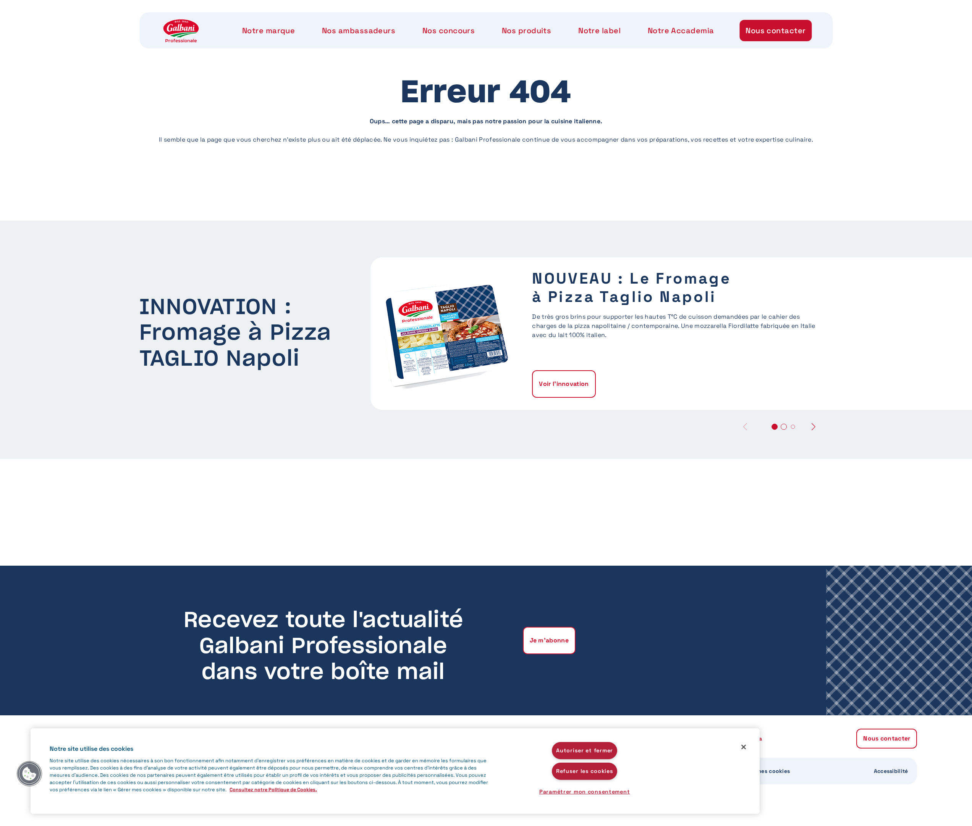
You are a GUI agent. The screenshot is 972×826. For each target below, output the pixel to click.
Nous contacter (775, 30)
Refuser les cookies (584, 771)
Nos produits (526, 30)
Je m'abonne (549, 640)
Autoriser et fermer (584, 750)
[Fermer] (743, 747)
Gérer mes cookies (765, 771)
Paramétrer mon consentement (584, 791)
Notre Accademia (681, 30)
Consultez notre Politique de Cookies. (273, 789)
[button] (813, 426)
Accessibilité (891, 771)
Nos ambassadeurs (358, 30)
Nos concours (448, 30)
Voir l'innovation (564, 384)
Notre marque (268, 30)
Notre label (599, 30)
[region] (395, 771)
